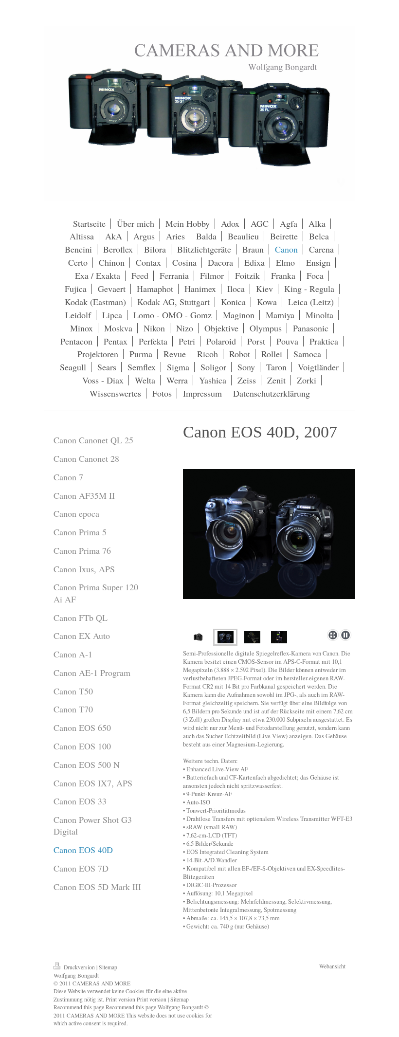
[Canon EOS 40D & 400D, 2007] (269, 547)
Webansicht (332, 966)
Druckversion (79, 967)
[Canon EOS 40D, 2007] (199, 637)
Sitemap (108, 967)
